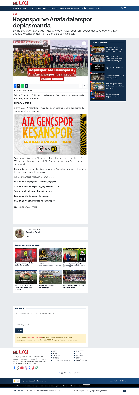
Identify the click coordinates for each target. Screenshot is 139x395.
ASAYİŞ (16, 8)
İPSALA (39, 8)
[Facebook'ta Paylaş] (15, 86)
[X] (18, 368)
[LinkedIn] (29, 368)
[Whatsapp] (37, 368)
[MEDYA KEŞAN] (20, 2)
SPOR (15, 14)
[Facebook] (14, 368)
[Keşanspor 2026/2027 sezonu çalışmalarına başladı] (50, 255)
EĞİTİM (83, 8)
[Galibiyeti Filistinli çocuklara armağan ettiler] (74, 277)
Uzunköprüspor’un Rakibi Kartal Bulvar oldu (24, 264)
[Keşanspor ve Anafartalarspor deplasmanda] (50, 62)
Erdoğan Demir (33, 232)
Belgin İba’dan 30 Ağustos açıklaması (92, 391)
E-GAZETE (80, 351)
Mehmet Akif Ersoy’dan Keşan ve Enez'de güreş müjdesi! (24, 287)
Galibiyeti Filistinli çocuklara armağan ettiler (74, 286)
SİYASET (99, 8)
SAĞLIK (91, 8)
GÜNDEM (56, 355)
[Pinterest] (22, 368)
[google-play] (74, 373)
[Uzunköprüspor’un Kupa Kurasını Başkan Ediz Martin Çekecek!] (74, 255)
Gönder (19, 330)
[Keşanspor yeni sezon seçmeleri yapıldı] (50, 277)
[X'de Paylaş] (18, 86)
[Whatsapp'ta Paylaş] (22, 86)
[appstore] (63, 373)
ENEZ (45, 8)
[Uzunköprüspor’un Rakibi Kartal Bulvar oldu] (26, 255)
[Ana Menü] (124, 8)
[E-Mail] (27, 236)
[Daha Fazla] (26, 86)
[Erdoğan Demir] (19, 233)
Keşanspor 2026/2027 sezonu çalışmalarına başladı (50, 264)
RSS (17, 381)
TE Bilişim (122, 381)
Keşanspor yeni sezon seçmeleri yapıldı (47, 286)
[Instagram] (25, 368)
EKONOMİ (53, 8)
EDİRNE (31, 8)
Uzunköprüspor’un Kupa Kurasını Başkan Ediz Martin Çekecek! (74, 265)
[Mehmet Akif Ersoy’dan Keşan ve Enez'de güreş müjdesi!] (26, 277)
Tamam (87, 386)
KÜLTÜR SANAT (82, 360)
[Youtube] (33, 368)
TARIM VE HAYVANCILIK (69, 8)
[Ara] (122, 8)
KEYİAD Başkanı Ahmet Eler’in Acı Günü (45, 391)
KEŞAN (23, 8)
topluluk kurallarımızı (34, 337)
